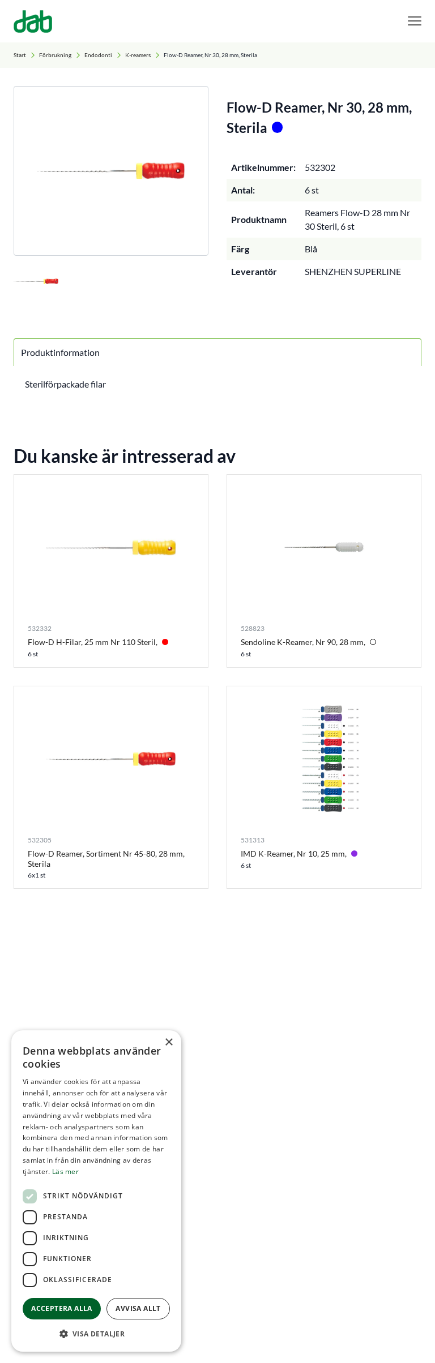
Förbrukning (55, 54)
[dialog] (96, 1191)
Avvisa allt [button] (138, 1308)
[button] (96, 1333)
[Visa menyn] (414, 21)
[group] (111, 171)
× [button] (168, 1042)
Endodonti (98, 54)
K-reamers (138, 54)
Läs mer (65, 1171)
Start (20, 54)
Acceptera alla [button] (61, 1308)
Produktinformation (60, 352)
